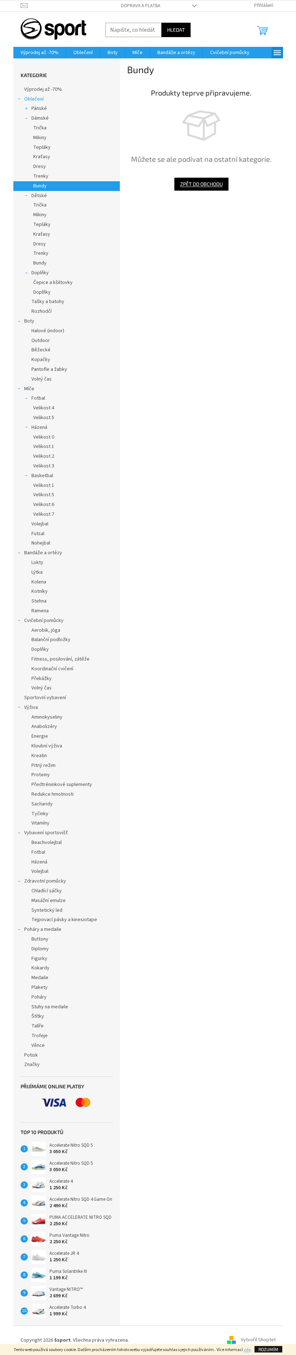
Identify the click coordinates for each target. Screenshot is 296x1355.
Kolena (38, 582)
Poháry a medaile (42, 929)
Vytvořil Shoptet (258, 1340)
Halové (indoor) (47, 330)
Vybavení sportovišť (46, 832)
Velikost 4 (43, 408)
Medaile (39, 977)
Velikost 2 (43, 456)
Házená (39, 427)
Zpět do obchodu (201, 184)
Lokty (37, 562)
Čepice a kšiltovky (53, 282)
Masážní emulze (48, 900)
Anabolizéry (44, 726)
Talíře (37, 1026)
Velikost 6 (43, 504)
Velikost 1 (43, 446)
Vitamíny (40, 823)
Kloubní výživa (46, 746)
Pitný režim (43, 765)
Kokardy (40, 968)
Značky (32, 1064)
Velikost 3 (43, 466)
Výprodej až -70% (43, 89)
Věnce (38, 1045)
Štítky (37, 1016)
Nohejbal (40, 543)
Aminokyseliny (46, 717)
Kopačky (40, 359)
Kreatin (39, 755)
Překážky (41, 678)
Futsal (37, 533)
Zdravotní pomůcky (45, 881)
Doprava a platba (140, 6)
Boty (29, 321)
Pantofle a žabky (49, 369)
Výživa (31, 707)
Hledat (176, 30)
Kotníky (39, 591)
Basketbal (42, 475)
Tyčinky (39, 813)
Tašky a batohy (47, 301)
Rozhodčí (41, 311)
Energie (39, 736)
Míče (29, 388)
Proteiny (40, 774)
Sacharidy (42, 804)
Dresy (39, 166)
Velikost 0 (43, 437)
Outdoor (40, 340)
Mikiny (40, 137)
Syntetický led (46, 910)
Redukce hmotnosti (52, 794)
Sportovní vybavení (45, 697)
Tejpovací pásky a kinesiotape (64, 919)
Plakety (39, 987)
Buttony (39, 939)
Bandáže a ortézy (43, 552)
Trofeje (39, 1035)
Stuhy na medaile (49, 1006)
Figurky (39, 958)
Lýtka (37, 572)
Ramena (40, 610)
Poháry (39, 997)
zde (247, 1350)
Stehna (39, 601)
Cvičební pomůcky (44, 620)
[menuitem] (39, 52)
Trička (40, 128)
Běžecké (41, 350)
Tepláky (42, 147)
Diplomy (40, 948)
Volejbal (39, 524)
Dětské (39, 195)
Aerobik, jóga (45, 630)
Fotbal (38, 398)
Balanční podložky (50, 639)
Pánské (39, 108)
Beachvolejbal (46, 842)
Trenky (40, 176)
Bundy (40, 186)
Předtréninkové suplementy (61, 784)
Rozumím (268, 1349)
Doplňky (40, 272)
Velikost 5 (43, 417)
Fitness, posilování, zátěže (60, 659)
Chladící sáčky (46, 890)
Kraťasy (41, 156)
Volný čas (41, 379)
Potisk (31, 1055)
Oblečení (34, 99)
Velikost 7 (43, 514)
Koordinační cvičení (52, 668)
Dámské (40, 118)
